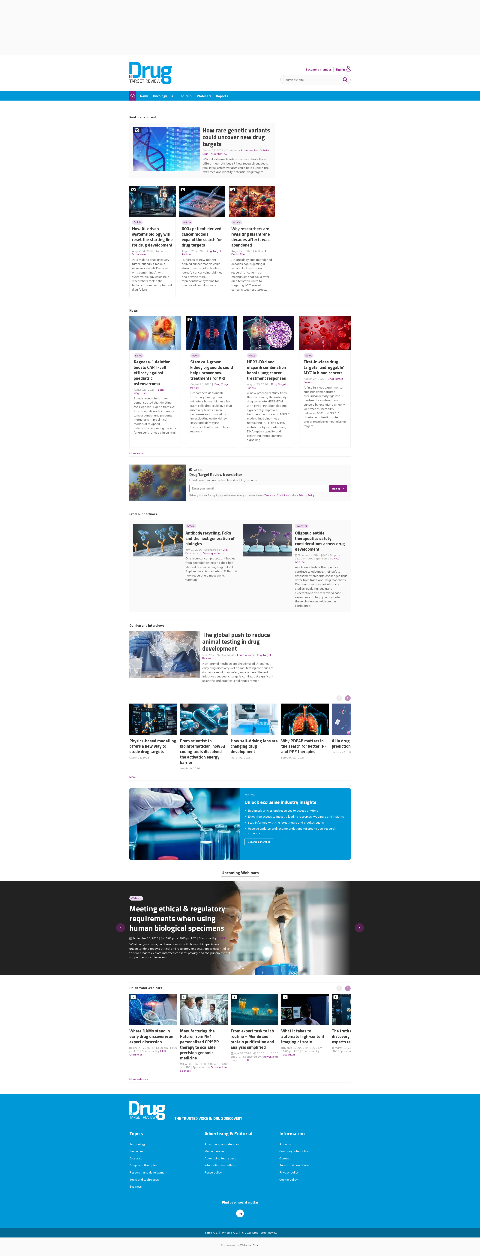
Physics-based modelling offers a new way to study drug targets (152, 746)
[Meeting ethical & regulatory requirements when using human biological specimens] (235, 968)
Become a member (318, 69)
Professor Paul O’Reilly (255, 150)
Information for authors (220, 1165)
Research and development (148, 1172)
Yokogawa (288, 1054)
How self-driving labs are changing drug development (254, 746)
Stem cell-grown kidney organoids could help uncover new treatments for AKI (211, 370)
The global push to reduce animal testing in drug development (236, 641)
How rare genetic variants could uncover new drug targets (236, 137)
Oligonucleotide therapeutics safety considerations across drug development (320, 541)
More (132, 777)
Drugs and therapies (143, 1165)
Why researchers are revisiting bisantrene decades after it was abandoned (250, 236)
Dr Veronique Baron (212, 553)
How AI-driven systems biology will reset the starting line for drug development (152, 236)
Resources (136, 1151)
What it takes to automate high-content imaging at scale (302, 1036)
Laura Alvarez (246, 655)
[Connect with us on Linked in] (240, 1213)
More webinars (138, 1079)
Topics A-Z (210, 1232)
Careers (284, 1158)
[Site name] (150, 83)
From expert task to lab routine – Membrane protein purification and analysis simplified (252, 1039)
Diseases (135, 1158)
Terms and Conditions (277, 495)
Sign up (336, 488)
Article (137, 222)
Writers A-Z (230, 1232)
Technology (137, 1144)
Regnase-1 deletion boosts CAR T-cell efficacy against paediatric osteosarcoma (152, 373)
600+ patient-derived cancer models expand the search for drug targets (202, 236)
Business (135, 1186)
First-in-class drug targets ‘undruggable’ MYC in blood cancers (324, 367)
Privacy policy (289, 1172)
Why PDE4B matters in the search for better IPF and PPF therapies (304, 746)
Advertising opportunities (221, 1144)
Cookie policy (288, 1179)
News (138, 355)
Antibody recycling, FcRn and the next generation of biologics (210, 538)
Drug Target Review (214, 154)
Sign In (340, 69)
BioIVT (221, 938)
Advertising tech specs (220, 1158)
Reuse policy (213, 1172)
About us (285, 1144)
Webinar (301, 526)
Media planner (214, 1151)
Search (345, 79)
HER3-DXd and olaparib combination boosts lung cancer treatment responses (266, 370)
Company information (294, 1151)
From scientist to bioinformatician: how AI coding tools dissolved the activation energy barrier (202, 752)
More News (136, 453)
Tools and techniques (144, 1179)
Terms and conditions (294, 1165)
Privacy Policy (307, 495)
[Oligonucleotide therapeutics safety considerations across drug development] (243, 968)
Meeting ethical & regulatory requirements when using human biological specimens (177, 918)
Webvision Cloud (249, 1245)
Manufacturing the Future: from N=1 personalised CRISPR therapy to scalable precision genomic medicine (199, 1044)
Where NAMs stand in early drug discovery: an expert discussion (151, 1036)
